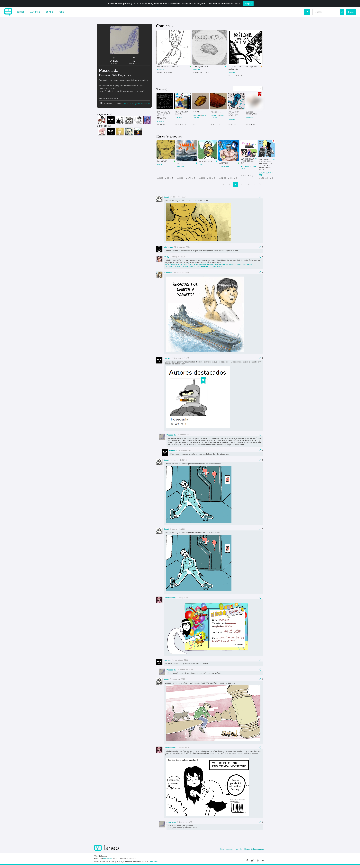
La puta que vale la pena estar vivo (243, 68)
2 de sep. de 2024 (177, 257)
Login (351, 12)
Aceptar (248, 3)
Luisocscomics (224, 167)
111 (196, 124)
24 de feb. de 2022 (180, 660)
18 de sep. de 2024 (182, 247)
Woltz (166, 257)
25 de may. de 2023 (180, 358)
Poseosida (160, 70)
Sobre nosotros (226, 849)
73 (232, 124)
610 (179, 124)
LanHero (167, 358)
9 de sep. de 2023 (181, 272)
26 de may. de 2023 (186, 450)
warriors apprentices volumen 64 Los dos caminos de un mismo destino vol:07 (265, 164)
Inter (200, 165)
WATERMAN (224, 163)
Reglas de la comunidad (254, 849)
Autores (35, 12)
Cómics (20, 12)
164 (250, 124)
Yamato (180, 163)
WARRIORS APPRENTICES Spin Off (248, 161)
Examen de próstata (168, 66)
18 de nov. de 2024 (178, 197)
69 (214, 124)
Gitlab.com (153, 861)
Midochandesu (170, 598)
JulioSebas (168, 247)
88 (160, 124)
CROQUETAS (200, 66)
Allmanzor (180, 167)
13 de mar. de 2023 (178, 460)
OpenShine (107, 858)
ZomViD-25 (162, 161)
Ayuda (239, 849)
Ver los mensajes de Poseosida (137, 103)
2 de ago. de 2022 (185, 597)
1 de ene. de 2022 (184, 747)
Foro (61, 12)
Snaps (49, 12)
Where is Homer (206, 161)
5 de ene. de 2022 (177, 679)
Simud (159, 165)
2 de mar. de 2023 (177, 529)
